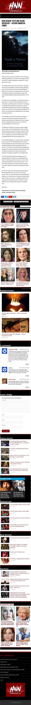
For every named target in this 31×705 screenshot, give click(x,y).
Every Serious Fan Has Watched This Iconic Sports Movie (18, 494)
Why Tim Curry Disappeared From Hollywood (6, 245)
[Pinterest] (15, 703)
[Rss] (10, 703)
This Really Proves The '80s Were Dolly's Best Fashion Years (22, 284)
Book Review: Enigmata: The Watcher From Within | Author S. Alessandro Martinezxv (18, 546)
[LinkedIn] (17, 703)
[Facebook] (12, 703)
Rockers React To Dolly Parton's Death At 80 (7, 283)
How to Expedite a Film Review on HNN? (9, 674)
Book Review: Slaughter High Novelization (20, 558)
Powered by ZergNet (26, 288)
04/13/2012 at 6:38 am (24, 379)
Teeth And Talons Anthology (21, 201)
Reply (27, 364)
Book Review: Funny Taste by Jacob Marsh (20, 538)
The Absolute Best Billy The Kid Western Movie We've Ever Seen (6, 494)
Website (4, 425)
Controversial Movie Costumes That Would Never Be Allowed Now (7, 623)
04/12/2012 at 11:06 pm (24, 367)
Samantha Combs (8, 201)
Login (1, 680)
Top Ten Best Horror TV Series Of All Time (20, 518)
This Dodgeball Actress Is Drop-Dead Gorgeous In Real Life (23, 245)
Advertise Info (3, 662)
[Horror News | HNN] (15, 6)
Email (3, 420)
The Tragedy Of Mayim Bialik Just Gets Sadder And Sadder (7, 225)
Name (3, 414)
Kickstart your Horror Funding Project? (9, 667)
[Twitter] (13, 703)
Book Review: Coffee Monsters (17, 552)
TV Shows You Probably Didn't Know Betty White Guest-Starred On (22, 624)
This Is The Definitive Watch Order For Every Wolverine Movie (22, 225)
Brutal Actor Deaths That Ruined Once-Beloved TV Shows (6, 264)
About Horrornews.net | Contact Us (8, 659)
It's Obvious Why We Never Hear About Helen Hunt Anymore (22, 264)
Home (1, 14)
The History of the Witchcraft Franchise (19, 448)
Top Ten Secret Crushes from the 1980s (19, 511)
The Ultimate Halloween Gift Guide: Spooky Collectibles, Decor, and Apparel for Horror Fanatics (19, 443)
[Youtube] (18, 703)
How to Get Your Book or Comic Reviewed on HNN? (12, 669)
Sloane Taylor (12, 379)
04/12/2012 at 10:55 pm (24, 349)
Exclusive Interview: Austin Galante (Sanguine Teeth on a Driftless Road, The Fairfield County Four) (19, 573)
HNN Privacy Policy (4, 677)
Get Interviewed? (4, 672)
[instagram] (20, 703)
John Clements (6, 28)
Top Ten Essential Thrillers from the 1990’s (20, 504)
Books (6, 14)
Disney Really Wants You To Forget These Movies (22, 644)
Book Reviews (12, 14)
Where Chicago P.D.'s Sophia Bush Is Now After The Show (7, 644)
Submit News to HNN (5, 664)
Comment (4, 400)
